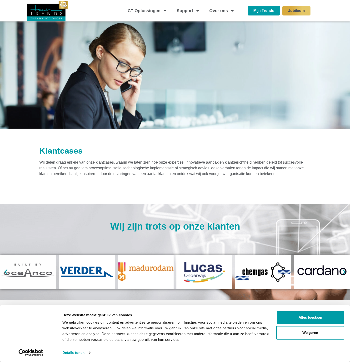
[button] (6, 272)
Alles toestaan (310, 317)
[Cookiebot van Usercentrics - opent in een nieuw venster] (31, 352)
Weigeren (310, 333)
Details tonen (73, 353)
